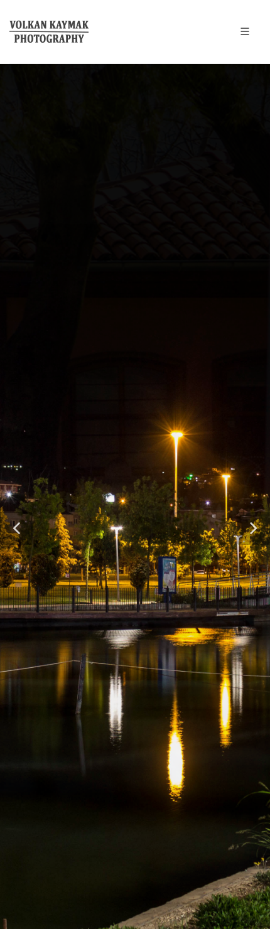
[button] (16, 528)
